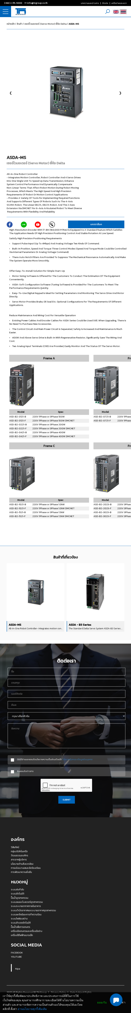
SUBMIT (67, 799)
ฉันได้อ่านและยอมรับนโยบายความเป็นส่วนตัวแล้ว (54, 759)
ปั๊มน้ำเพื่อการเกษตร (20, 927)
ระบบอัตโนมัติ (17, 893)
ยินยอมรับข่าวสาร (25, 771)
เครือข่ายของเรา (119, 3)
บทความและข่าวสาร (90, 3)
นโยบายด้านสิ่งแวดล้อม (22, 864)
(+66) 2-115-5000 (13, 3)
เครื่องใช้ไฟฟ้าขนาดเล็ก (22, 935)
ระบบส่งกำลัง (17, 889)
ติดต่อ (105, 3)
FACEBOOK (17, 952)
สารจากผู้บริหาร (19, 859)
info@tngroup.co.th (37, 3)
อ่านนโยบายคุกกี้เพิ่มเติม (32, 1009)
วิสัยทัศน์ (15, 847)
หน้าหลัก (11, 24)
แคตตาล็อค (96, 224)
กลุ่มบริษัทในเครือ (19, 851)
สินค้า (19, 24)
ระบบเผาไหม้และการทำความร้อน (26, 914)
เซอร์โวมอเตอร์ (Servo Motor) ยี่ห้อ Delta (51, 24)
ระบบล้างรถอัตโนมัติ (21, 922)
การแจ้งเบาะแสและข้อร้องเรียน (26, 868)
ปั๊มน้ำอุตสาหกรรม (19, 898)
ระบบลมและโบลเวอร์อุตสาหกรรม (27, 902)
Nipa (17, 968)
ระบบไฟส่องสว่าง (19, 918)
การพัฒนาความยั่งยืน (21, 872)
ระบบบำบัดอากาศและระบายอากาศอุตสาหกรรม (33, 910)
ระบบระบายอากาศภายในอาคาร (26, 906)
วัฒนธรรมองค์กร (19, 855)
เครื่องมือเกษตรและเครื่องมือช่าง (26, 931)
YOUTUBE (16, 957)
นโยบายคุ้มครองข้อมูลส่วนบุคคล (77, 759)
